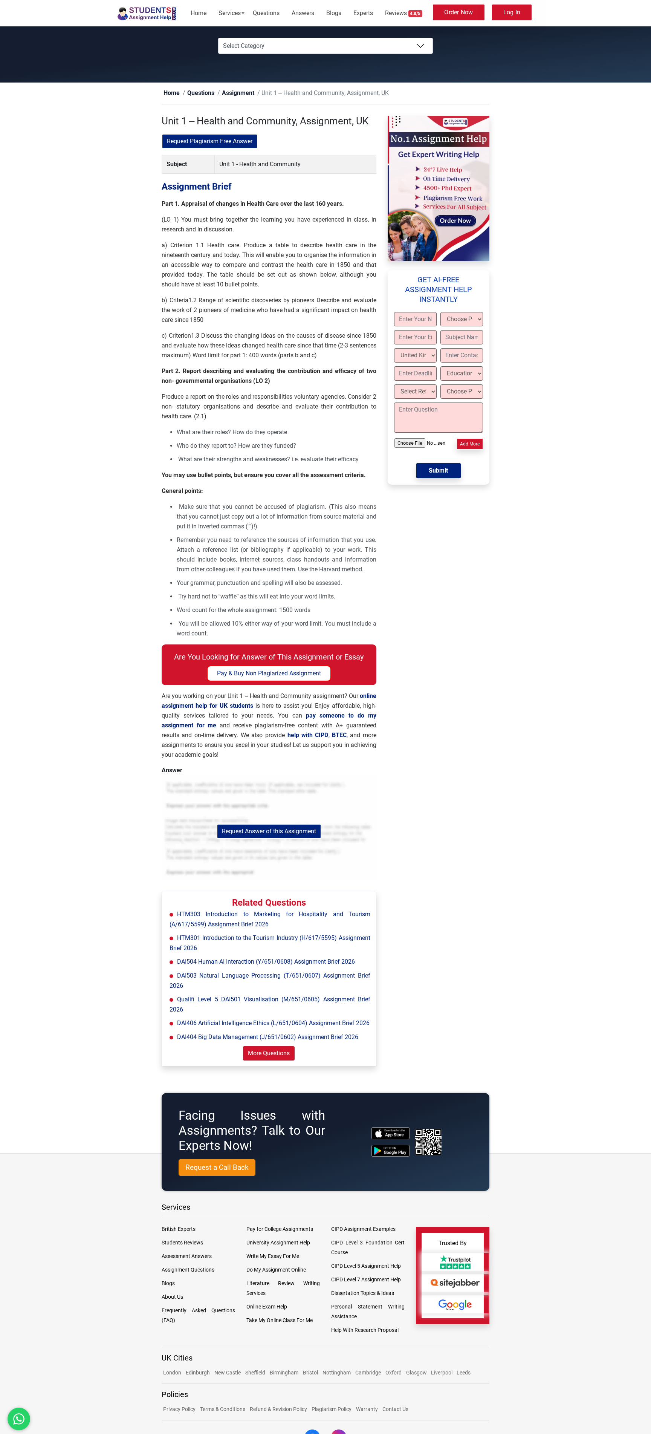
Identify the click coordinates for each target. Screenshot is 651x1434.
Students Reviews (182, 1243)
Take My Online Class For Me (279, 1321)
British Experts (179, 1229)
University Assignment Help (278, 1243)
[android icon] (390, 1151)
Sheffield (255, 1373)
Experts (363, 13)
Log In (512, 12)
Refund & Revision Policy (278, 1409)
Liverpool (442, 1373)
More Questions (269, 1053)
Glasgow (417, 1373)
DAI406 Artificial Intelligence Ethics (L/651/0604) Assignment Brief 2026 (273, 1023)
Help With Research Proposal (365, 1330)
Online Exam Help (266, 1307)
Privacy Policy (179, 1409)
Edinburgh (198, 1373)
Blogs (333, 13)
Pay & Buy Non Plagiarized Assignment (269, 673)
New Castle (227, 1373)
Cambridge (368, 1373)
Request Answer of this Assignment (269, 831)
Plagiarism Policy (331, 1409)
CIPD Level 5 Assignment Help (366, 1266)
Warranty (367, 1409)
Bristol (310, 1373)
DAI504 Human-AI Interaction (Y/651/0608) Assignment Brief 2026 (266, 962)
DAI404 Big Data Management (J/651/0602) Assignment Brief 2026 (267, 1037)
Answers (303, 13)
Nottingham (336, 1373)
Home (198, 13)
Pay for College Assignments (279, 1229)
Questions (266, 13)
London (172, 1373)
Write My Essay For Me (272, 1256)
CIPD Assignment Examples (363, 1229)
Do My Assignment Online (276, 1270)
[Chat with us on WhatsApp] (19, 1419)
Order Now (458, 12)
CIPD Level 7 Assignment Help (366, 1280)
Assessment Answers (187, 1256)
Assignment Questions (188, 1270)
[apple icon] (390, 1133)
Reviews (403, 13)
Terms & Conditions (222, 1409)
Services (230, 13)
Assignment (226, 93)
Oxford (393, 1373)
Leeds (464, 1373)
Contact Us (395, 1409)
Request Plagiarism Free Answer (209, 141)
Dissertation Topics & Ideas (362, 1293)
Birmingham (284, 1373)
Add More (470, 444)
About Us (172, 1297)
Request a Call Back (217, 1167)
